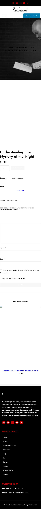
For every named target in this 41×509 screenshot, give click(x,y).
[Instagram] (20, 3)
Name (3, 248)
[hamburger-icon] (4, 15)
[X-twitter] (17, 3)
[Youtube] (24, 3)
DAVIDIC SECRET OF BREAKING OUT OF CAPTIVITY (20, 371)
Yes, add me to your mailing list (13, 278)
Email (2, 259)
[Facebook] (13, 3)
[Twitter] (8, 422)
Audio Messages (17, 178)
